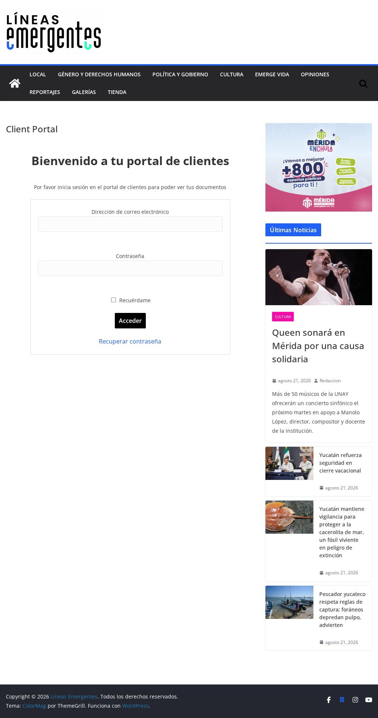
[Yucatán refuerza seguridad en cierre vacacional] (289, 471)
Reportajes (45, 91)
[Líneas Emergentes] (15, 83)
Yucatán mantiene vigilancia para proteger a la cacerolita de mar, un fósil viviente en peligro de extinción (341, 532)
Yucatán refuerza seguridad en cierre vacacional (340, 463)
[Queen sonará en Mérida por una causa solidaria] (318, 277)
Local (38, 74)
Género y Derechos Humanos (99, 74)
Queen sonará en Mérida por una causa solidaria (318, 345)
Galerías (84, 91)
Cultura (231, 74)
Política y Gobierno (180, 74)
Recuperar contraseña (130, 341)
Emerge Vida (272, 74)
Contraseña (130, 255)
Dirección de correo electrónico (130, 211)
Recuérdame (134, 300)
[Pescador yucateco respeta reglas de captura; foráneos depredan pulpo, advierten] (289, 618)
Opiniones (315, 74)
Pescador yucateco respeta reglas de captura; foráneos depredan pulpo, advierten (342, 609)
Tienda (117, 91)
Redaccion (330, 380)
